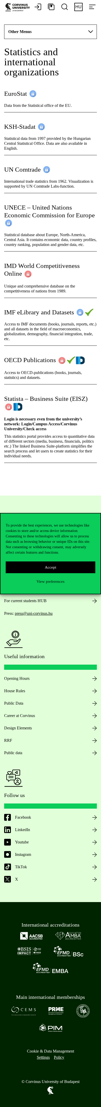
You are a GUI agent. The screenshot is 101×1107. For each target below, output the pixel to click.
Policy (59, 1057)
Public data (13, 753)
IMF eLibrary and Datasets (40, 312)
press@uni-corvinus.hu (34, 613)
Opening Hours (17, 678)
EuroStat (15, 93)
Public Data (13, 703)
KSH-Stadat (20, 126)
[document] (50, 270)
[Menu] (92, 7)
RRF (8, 740)
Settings (43, 1057)
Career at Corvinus (19, 715)
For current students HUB (25, 601)
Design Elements (18, 728)
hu (78, 7)
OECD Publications (30, 359)
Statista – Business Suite (36, 398)
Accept (50, 567)
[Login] (37, 7)
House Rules (14, 691)
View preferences (50, 581)
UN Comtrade (22, 169)
